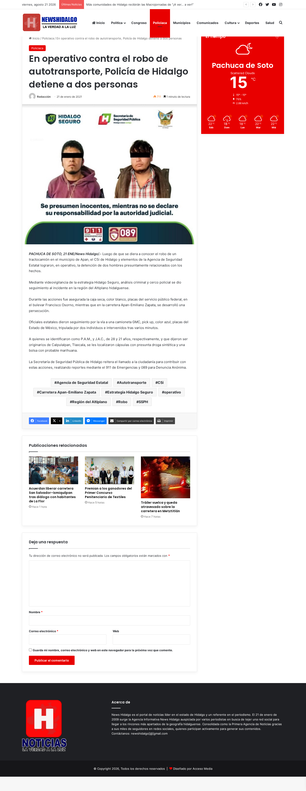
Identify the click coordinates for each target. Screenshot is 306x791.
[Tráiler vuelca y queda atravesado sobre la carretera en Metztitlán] (165, 477)
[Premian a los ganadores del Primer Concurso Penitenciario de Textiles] (109, 470)
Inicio (100, 23)
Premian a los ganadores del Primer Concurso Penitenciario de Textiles (108, 492)
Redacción (44, 96)
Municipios (181, 23)
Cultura (230, 23)
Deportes (252, 23)
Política (117, 23)
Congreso (139, 23)
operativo (172, 392)
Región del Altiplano (89, 402)
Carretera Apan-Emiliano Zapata (67, 392)
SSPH (143, 402)
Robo (122, 402)
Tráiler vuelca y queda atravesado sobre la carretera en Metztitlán (160, 506)
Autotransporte (133, 382)
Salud (269, 23)
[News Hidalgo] (50, 22)
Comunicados (207, 23)
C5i (161, 382)
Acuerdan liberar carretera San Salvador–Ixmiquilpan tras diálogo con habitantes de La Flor (52, 494)
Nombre (36, 612)
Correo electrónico (43, 631)
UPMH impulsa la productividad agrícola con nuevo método (128, 4)
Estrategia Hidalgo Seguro (130, 392)
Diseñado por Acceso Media (192, 768)
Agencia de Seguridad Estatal (82, 382)
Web (116, 631)
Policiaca (160, 23)
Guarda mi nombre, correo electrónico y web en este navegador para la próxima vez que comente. (103, 650)
